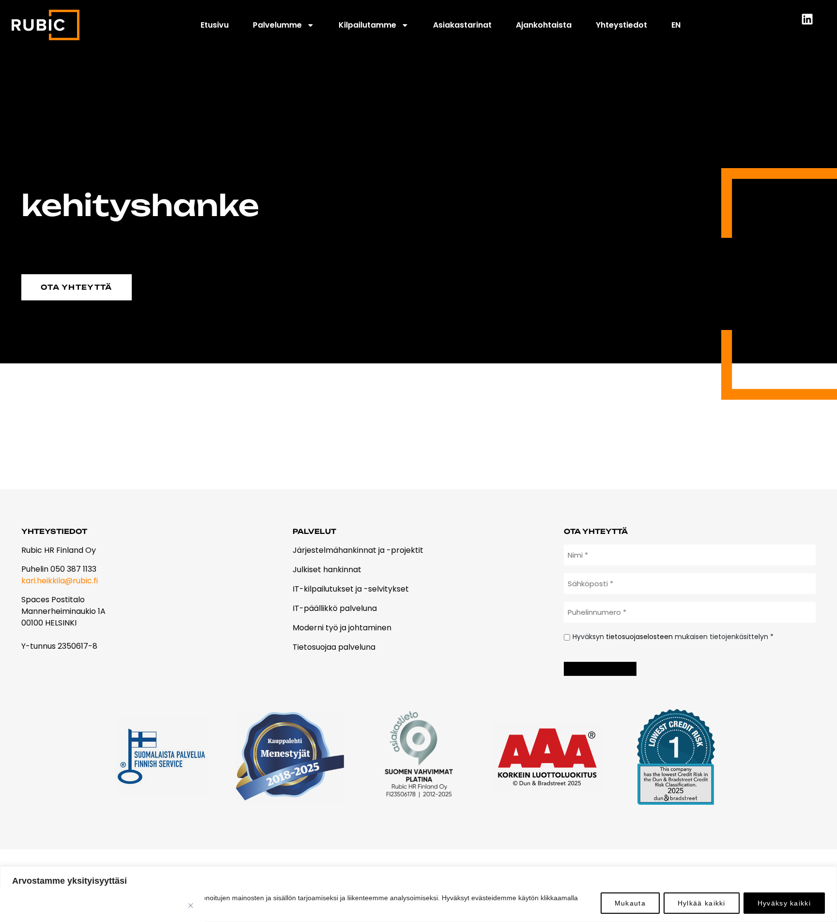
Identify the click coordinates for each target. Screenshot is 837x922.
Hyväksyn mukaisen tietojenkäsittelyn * (673, 636)
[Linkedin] (813, 25)
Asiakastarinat (462, 25)
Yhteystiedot (621, 25)
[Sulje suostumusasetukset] (190, 905)
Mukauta (630, 903)
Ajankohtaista (544, 25)
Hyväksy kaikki (784, 903)
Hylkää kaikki (702, 903)
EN (676, 25)
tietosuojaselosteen (639, 636)
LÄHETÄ (600, 668)
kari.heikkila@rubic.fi (59, 580)
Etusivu (215, 25)
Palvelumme (277, 25)
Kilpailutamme (367, 25)
